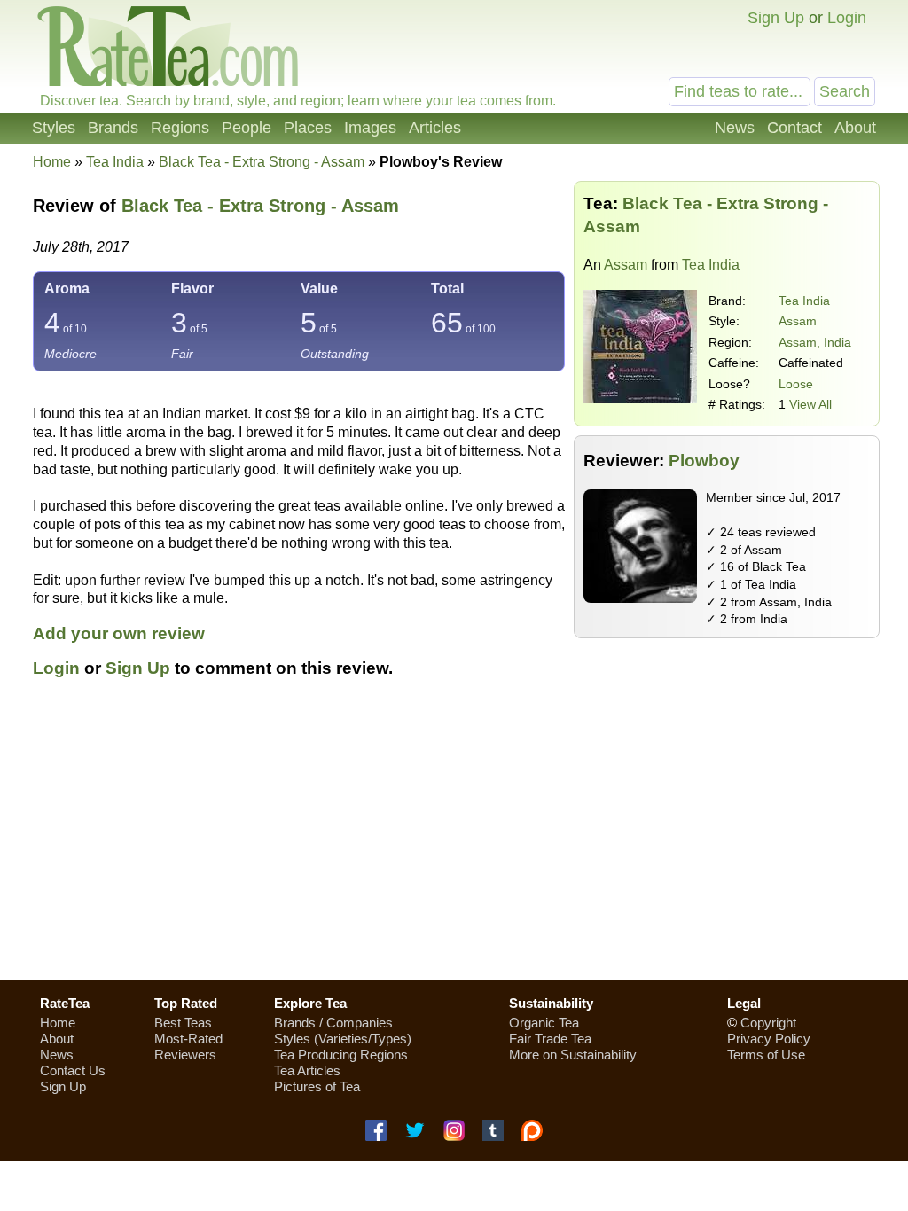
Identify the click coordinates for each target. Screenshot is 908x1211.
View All (810, 404)
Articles (435, 128)
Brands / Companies (333, 1022)
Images (370, 128)
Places (308, 128)
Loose (796, 384)
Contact (794, 128)
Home (52, 161)
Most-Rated (188, 1038)
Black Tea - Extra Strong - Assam (260, 205)
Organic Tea (544, 1022)
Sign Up (776, 18)
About (855, 128)
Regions (180, 128)
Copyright (768, 1022)
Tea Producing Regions (341, 1054)
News (735, 128)
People (246, 128)
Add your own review (119, 633)
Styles (53, 128)
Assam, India (815, 342)
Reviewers (185, 1054)
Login (846, 18)
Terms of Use (766, 1054)
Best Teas (183, 1022)
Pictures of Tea (317, 1086)
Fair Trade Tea (550, 1038)
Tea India (804, 300)
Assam (625, 264)
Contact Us (73, 1070)
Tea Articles (307, 1070)
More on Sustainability (573, 1054)
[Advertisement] (454, 839)
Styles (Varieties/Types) (342, 1038)
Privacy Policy (768, 1038)
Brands (113, 128)
